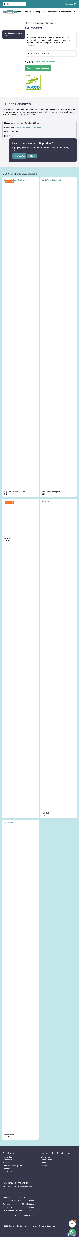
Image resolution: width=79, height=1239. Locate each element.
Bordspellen (7, 1157)
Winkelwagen (46, 1160)
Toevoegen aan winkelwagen (38, 68)
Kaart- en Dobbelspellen (34, 12)
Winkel (44, 1163)
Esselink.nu (51, 1226)
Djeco (11, 136)
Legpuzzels (52, 12)
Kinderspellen (65, 12)
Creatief (5, 1163)
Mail (31, 156)
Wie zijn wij (45, 1157)
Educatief (6, 1169)
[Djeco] (33, 82)
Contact (44, 1166)
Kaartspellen (38, 23)
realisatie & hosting (39, 1226)
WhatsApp (21, 156)
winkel (43, 148)
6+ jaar (28, 23)
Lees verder (31, 46)
